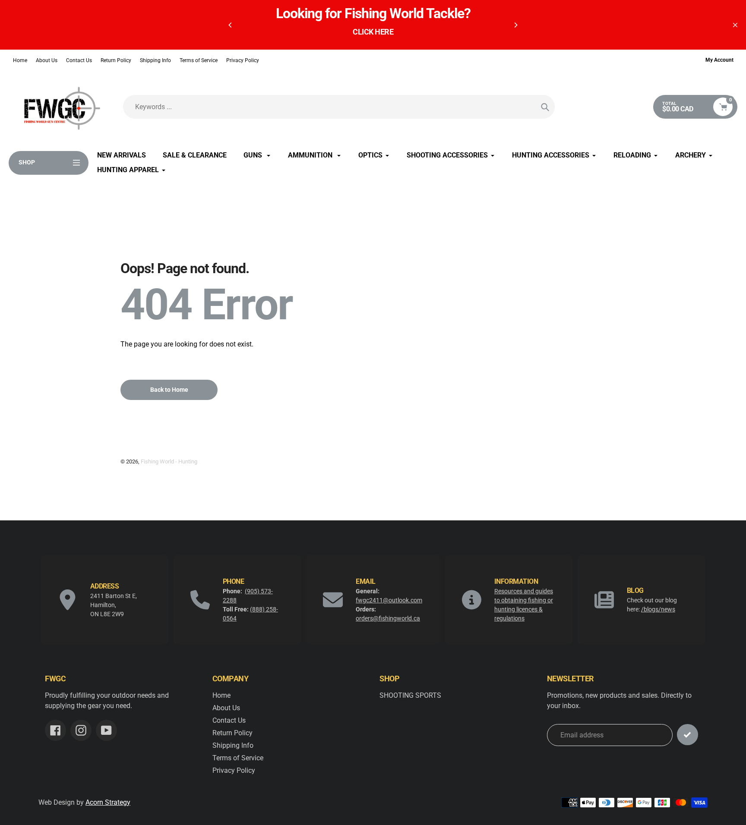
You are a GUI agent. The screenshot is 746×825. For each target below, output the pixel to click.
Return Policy (116, 60)
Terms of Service (199, 60)
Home (20, 60)
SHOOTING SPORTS (410, 695)
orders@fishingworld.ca (388, 618)
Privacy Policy (242, 60)
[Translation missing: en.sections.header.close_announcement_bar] (735, 25)
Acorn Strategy (107, 802)
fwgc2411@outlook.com (389, 600)
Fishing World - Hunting (169, 461)
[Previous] (230, 25)
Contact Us (79, 60)
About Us (46, 60)
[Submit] (687, 734)
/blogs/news (658, 609)
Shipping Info (155, 60)
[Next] (515, 25)
